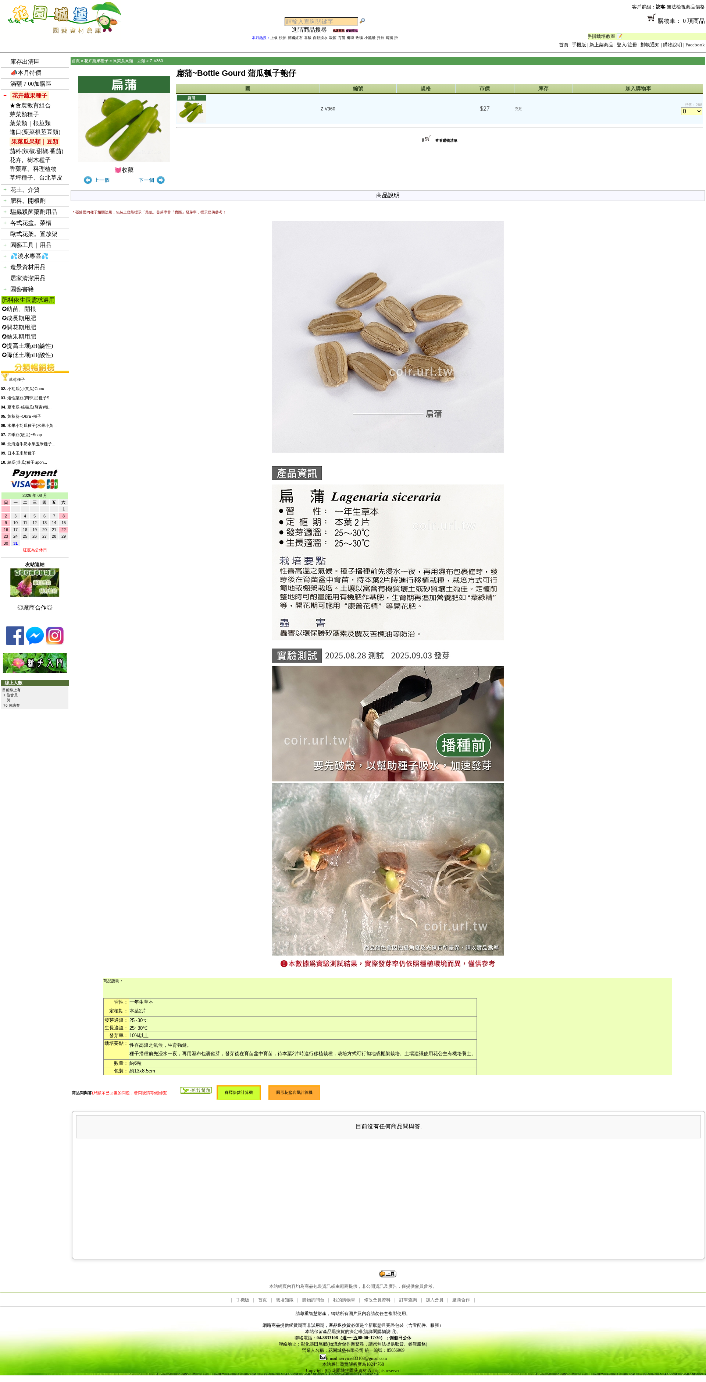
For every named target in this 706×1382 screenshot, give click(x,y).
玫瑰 (359, 38)
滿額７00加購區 (30, 84)
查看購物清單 (446, 140)
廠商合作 (461, 1300)
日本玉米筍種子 (21, 453)
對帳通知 (650, 44)
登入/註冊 (627, 44)
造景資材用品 (28, 267)
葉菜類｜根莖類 (30, 123)
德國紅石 (295, 38)
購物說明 (672, 44)
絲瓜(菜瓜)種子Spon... (27, 462)
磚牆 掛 (392, 38)
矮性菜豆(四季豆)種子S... (30, 398)
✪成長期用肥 (19, 318)
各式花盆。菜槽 (30, 223)
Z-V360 (156, 61)
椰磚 (350, 38)
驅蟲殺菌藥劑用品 (33, 212)
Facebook (695, 44)
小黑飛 (369, 38)
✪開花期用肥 (19, 327)
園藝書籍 (22, 289)
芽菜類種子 (24, 114)
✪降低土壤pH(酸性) (27, 355)
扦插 (380, 38)
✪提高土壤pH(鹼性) (27, 346)
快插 (282, 38)
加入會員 (434, 1300)
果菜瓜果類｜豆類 (34, 141)
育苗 (341, 38)
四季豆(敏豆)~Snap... (26, 434)
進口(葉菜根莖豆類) (35, 132)
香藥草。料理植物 (33, 169)
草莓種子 (17, 379)
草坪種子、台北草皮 (36, 177)
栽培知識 (284, 1300)
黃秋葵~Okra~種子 (24, 416)
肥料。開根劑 (28, 201)
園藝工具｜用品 (30, 245)
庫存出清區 (25, 62)
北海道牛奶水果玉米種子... (31, 444)
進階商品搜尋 (312, 29)
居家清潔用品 (28, 278)
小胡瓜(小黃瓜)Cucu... (27, 388)
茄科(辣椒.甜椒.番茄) (36, 151)
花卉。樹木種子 (30, 160)
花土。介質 (25, 190)
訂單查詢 (408, 1300)
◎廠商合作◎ (35, 607)
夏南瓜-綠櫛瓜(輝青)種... (29, 407)
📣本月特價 (25, 73)
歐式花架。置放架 (33, 234)
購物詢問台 (313, 1300)
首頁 (563, 44)
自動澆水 (320, 38)
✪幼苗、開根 (19, 309)
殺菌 (332, 38)
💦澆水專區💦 (29, 256)
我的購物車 (344, 1300)
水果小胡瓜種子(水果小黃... (32, 425)
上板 (274, 38)
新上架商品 (601, 44)
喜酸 (307, 38)
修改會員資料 (377, 1300)
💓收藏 (123, 170)
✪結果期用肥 (19, 336)
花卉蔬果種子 (29, 95)
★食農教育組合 (30, 105)
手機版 (579, 44)
